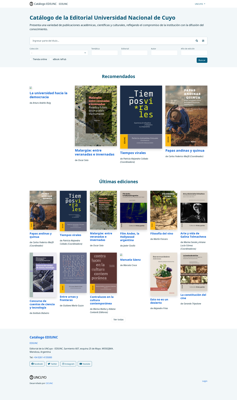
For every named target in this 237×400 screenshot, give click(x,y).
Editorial (125, 48)
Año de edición (188, 48)
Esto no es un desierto (159, 301)
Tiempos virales (133, 152)
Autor (153, 48)
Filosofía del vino (161, 233)
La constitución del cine (193, 296)
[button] (203, 40)
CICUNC (49, 383)
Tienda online (40, 59)
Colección (34, 48)
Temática (95, 48)
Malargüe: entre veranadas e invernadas (94, 152)
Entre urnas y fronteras (69, 298)
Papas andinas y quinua (184, 150)
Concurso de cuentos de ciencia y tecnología (42, 304)
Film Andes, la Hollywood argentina (129, 237)
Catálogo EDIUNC (44, 337)
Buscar (202, 60)
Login (204, 381)
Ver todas (119, 319)
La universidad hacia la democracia (48, 95)
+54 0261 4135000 (43, 357)
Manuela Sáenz (130, 260)
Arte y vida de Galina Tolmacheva (193, 234)
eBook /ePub (59, 59)
